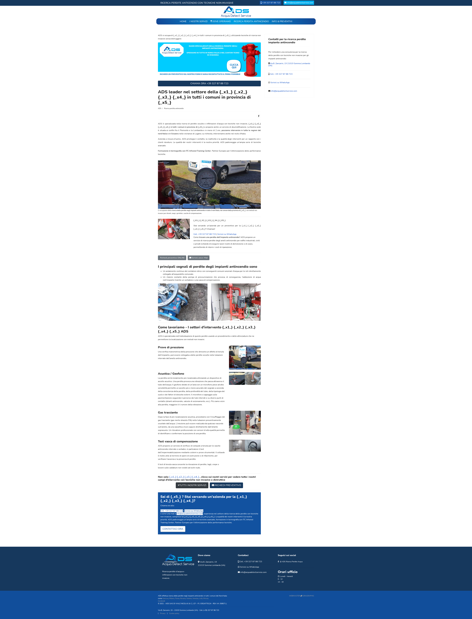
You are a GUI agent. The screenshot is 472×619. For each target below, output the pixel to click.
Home (183, 21)
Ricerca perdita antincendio (251, 21)
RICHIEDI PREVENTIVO (227, 485)
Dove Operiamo (221, 21)
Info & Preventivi (282, 21)
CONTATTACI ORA (172, 529)
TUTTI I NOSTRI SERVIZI (192, 485)
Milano (171, 598)
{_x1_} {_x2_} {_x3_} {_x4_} (184, 477)
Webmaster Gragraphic (301, 596)
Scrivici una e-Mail (199, 257)
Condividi (161, 601)
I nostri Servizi (198, 21)
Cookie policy (174, 613)
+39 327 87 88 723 (271, 2)
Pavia (177, 598)
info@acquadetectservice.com (300, 2)
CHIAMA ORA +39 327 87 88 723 (209, 83)
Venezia (195, 598)
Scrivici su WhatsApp (226, 234)
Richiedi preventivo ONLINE (172, 257)
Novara (182, 598)
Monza (205, 598)
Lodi (200, 598)
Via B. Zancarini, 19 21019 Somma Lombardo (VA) (289, 64)
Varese (189, 598)
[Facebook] (259, 116)
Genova (165, 598)
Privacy (162, 613)
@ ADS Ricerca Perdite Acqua (291, 561)
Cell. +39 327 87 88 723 (204, 234)
